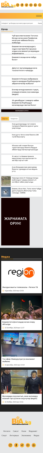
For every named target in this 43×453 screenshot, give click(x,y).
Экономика (26, 435)
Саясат (16, 431)
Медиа (36, 435)
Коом (24, 431)
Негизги (6, 431)
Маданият (33, 431)
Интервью (14, 435)
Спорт (4, 435)
